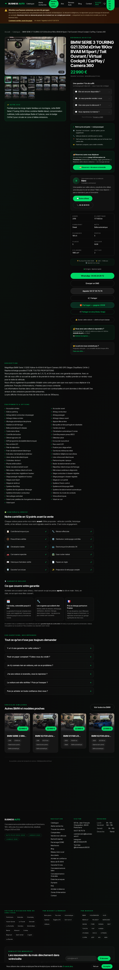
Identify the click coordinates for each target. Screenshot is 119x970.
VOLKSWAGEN (94, 915)
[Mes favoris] (105, 4)
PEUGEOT (95, 920)
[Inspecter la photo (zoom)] (35, 56)
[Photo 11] (23, 87)
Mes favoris (55, 845)
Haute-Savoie (10, 921)
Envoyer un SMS (98, 117)
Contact (89, 4)
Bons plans (47, 915)
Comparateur (55, 832)
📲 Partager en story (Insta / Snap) (92, 312)
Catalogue (30, 4)
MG (99, 937)
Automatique (69, 915)
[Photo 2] (15, 79)
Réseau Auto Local (57, 852)
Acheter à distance (57, 889)
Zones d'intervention (58, 892)
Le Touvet (22, 921)
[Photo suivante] (61, 55)
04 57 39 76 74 (79, 831)
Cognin (29, 935)
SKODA (84, 924)
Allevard (16, 930)
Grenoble (20, 917)
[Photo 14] (47, 87)
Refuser (96, 966)
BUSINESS (12, 819)
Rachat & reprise (57, 839)
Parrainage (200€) (57, 842)
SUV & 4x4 (68, 920)
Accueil (7, 32)
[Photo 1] (8, 79)
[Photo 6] (47, 79)
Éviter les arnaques (57, 879)
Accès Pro (98, 3)
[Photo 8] (62, 79)
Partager (94, 298)
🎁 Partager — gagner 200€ (92, 305)
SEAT (109, 924)
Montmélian (31, 926)
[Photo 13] (39, 87)
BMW (84, 915)
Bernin (8, 930)
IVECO (95, 933)
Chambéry (30, 917)
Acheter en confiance (58, 858)
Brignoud (9, 935)
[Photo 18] (15, 95)
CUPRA (84, 937)
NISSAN (100, 924)
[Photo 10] (15, 87)
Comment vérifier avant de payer (20, 20)
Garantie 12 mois (57, 865)
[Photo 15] (54, 87)
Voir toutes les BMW (102, 707)
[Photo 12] (31, 87)
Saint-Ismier (19, 935)
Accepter (107, 966)
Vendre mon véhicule (58, 836)
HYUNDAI (85, 933)
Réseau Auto (71, 4)
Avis (62, 4)
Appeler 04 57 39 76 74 (92, 291)
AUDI (104, 915)
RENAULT (85, 920)
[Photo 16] (62, 87)
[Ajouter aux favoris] (26, 717)
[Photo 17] (8, 95)
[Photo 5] (39, 79)
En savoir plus (68, 966)
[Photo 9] (8, 87)
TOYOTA (85, 928)
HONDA (100, 928)
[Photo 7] (54, 79)
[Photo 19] (23, 95)
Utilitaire (46, 924)
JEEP (92, 937)
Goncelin (32, 921)
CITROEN (104, 933)
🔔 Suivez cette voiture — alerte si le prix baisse (92, 320)
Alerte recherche (42, 4)
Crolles (25, 930)
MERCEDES (106, 920)
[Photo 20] (31, 95)
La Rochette (10, 926)
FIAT (93, 928)
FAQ (52, 886)
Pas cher (58, 915)
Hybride (46, 920)
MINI (105, 937)
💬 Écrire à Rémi (83, 198)
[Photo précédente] (8, 55)
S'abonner (104, 958)
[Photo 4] (31, 79)
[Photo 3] (23, 79)
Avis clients (55, 855)
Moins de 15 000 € (57, 862)
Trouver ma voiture (57, 829)
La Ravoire (9, 939)
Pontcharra (9, 917)
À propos (54, 883)
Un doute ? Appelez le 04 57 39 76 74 (46, 20)
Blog (80, 4)
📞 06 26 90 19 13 (83, 205)
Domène (20, 926)
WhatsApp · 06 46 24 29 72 (92, 276)
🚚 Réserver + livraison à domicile (92, 167)
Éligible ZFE (57, 920)
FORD (92, 924)
